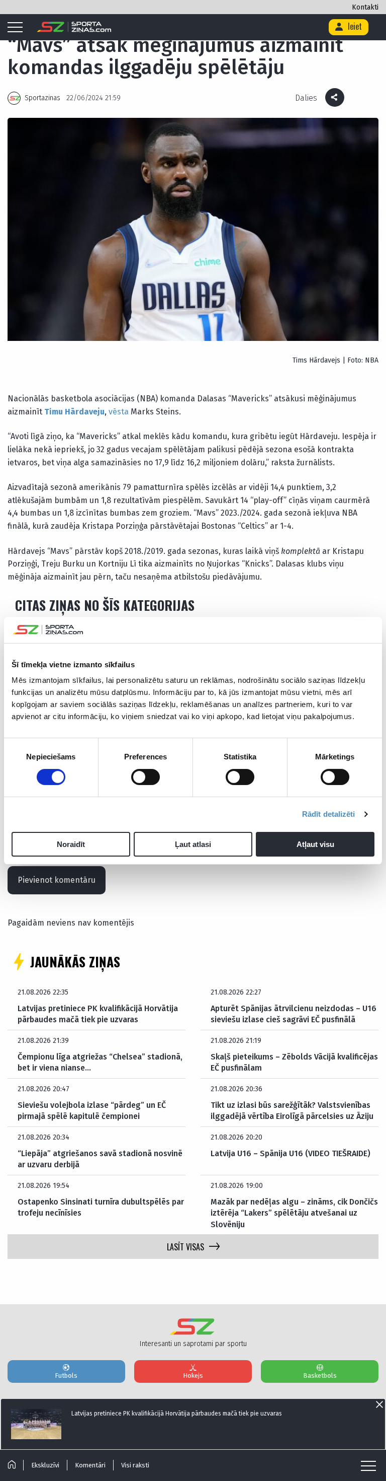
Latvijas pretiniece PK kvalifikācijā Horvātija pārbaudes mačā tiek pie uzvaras (98, 1014)
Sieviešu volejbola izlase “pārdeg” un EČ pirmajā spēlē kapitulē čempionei (92, 1110)
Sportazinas (42, 98)
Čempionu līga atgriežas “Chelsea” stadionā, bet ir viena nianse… (100, 1062)
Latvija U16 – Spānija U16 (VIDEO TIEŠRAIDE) (290, 1153)
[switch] (145, 777)
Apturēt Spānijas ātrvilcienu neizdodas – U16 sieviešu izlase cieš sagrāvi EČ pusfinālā (293, 1014)
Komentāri (90, 1465)
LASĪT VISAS (185, 1247)
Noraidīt (71, 844)
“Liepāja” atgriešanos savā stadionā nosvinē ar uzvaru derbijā (100, 1159)
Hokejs (193, 1375)
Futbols (66, 1375)
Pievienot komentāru (56, 880)
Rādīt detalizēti (328, 814)
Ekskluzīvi (45, 1465)
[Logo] (74, 27)
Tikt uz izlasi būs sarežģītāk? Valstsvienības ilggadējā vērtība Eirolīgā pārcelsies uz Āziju (292, 1110)
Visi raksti (135, 1465)
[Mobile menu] (18, 27)
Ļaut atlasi (193, 844)
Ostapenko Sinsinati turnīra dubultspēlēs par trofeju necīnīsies (101, 1207)
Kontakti (365, 7)
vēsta (119, 411)
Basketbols (320, 1375)
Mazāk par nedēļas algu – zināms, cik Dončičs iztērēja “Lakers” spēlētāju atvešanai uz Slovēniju (294, 1213)
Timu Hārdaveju (74, 411)
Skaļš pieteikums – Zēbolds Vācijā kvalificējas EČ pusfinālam (294, 1062)
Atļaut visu (315, 844)
